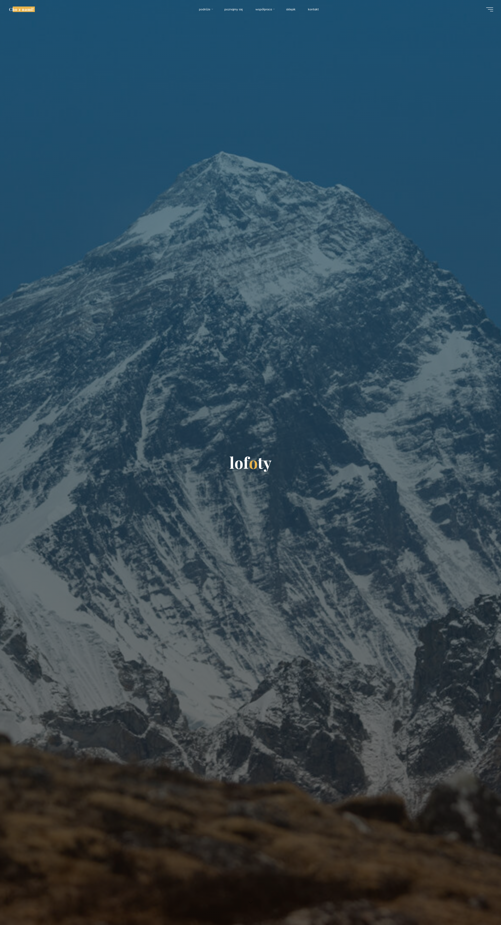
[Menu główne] (489, 9)
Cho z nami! (21, 9)
